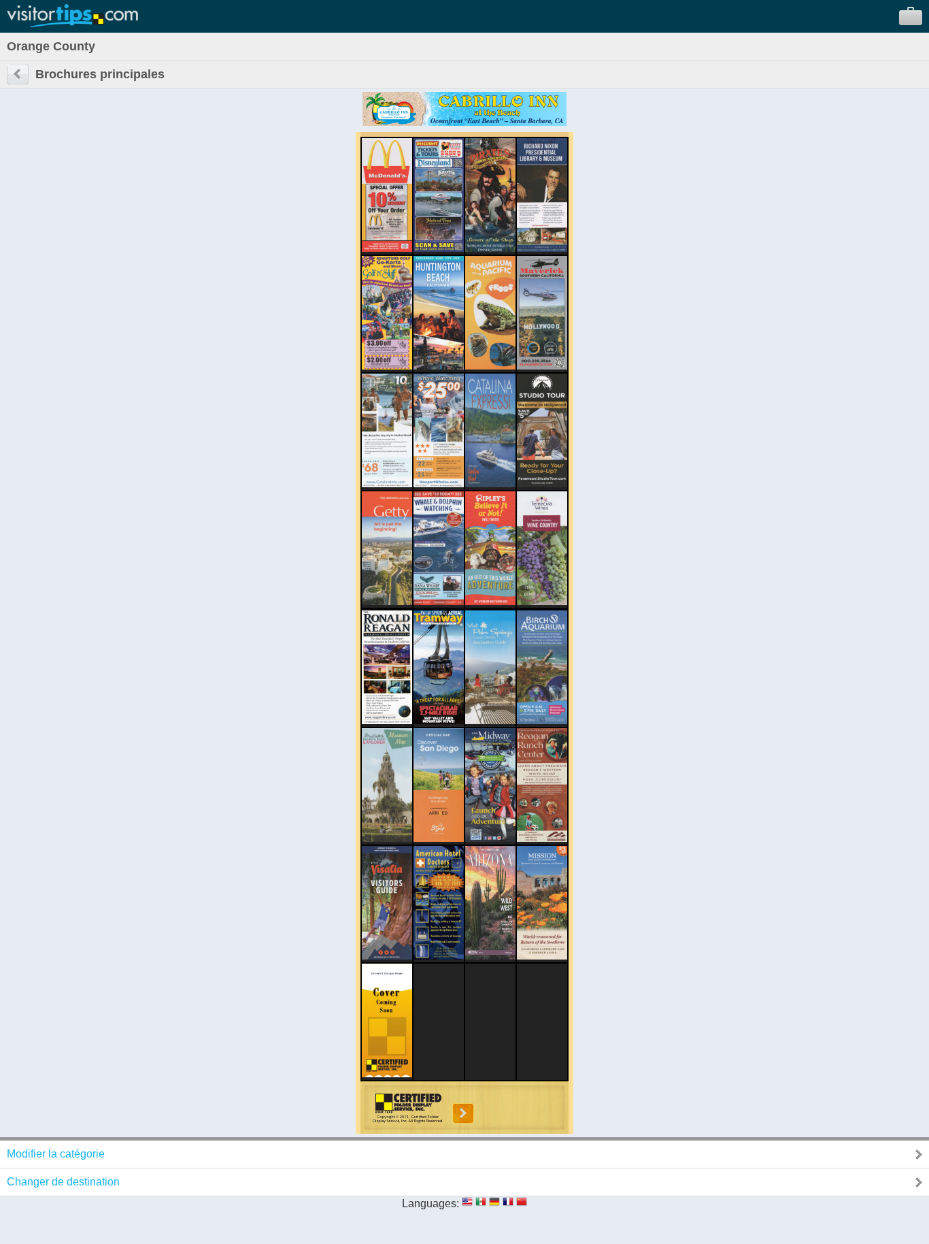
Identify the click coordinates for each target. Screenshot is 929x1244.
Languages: (430, 1203)
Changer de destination (63, 1182)
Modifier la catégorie (56, 1154)
